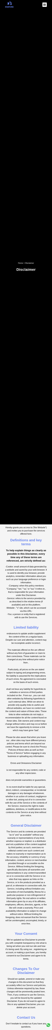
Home (20, 263)
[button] (44, 5)
